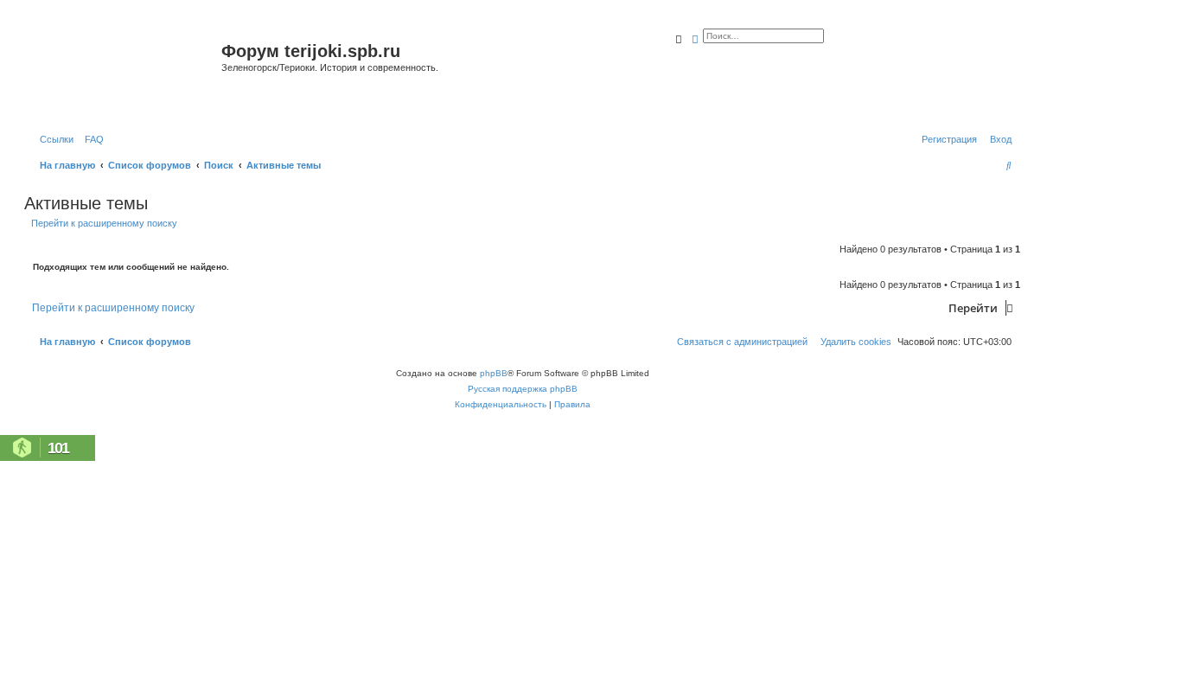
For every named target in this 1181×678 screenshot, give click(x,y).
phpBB (494, 373)
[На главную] (125, 72)
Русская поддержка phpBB (523, 388)
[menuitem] (91, 139)
